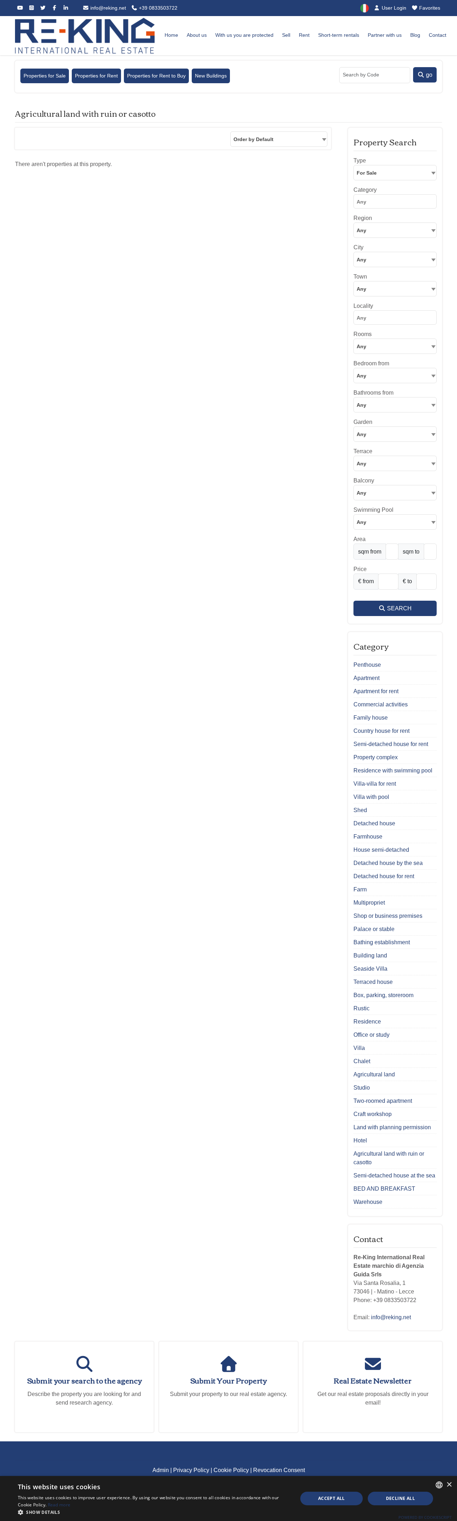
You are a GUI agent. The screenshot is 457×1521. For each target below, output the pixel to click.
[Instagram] (31, 8)
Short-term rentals (338, 35)
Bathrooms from (373, 393)
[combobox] (278, 139)
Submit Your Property (228, 1380)
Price (360, 569)
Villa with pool (371, 797)
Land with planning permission (392, 1127)
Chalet (361, 1061)
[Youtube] (20, 8)
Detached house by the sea (388, 863)
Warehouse (367, 1202)
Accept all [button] (331, 1498)
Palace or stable (374, 929)
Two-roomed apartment (382, 1101)
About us (197, 35)
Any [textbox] (361, 289)
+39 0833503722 (157, 8)
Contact (437, 35)
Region (362, 218)
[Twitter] (43, 8)
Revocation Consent (279, 1470)
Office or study (371, 1035)
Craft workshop (372, 1114)
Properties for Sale (45, 76)
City (358, 247)
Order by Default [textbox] (253, 139)
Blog (415, 35)
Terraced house (373, 982)
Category (365, 190)
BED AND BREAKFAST (384, 1189)
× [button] (449, 1484)
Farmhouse (367, 837)
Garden (362, 422)
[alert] (228, 1498)
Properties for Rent (96, 76)
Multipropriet (369, 903)
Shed (360, 810)
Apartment (366, 678)
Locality (363, 306)
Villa (359, 1048)
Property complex (375, 757)
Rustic (361, 1008)
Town (360, 277)
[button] (154, 1512)
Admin (160, 1470)
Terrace (362, 451)
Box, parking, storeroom (383, 995)
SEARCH (399, 608)
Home (171, 35)
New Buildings (211, 76)
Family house (370, 718)
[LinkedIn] (65, 8)
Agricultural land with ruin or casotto (388, 1158)
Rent (304, 35)
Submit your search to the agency (84, 1380)
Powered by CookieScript (425, 1517)
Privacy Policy (191, 1470)
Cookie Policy (231, 1470)
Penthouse (367, 665)
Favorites (429, 8)
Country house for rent (381, 731)
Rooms (362, 334)
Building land (370, 955)
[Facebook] (54, 8)
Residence (367, 1022)
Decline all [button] (400, 1498)
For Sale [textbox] (367, 173)
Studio (361, 1088)
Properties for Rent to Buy (156, 76)
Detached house (374, 823)
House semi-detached (381, 850)
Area (359, 539)
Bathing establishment (381, 942)
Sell (286, 35)
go (428, 75)
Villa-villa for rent (374, 784)
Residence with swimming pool (392, 770)
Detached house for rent (383, 876)
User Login (393, 8)
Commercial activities (380, 704)
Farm (360, 889)
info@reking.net (107, 8)
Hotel (360, 1140)
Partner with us (385, 35)
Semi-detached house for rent (390, 744)
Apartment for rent (375, 691)
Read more (59, 1505)
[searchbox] (397, 202)
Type (359, 160)
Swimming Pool (373, 510)
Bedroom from (371, 363)
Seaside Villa (370, 969)
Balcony (363, 480)
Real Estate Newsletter (373, 1380)
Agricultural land (374, 1074)
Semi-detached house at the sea (394, 1175)
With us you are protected (244, 35)
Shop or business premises (387, 916)
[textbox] (395, 230)
